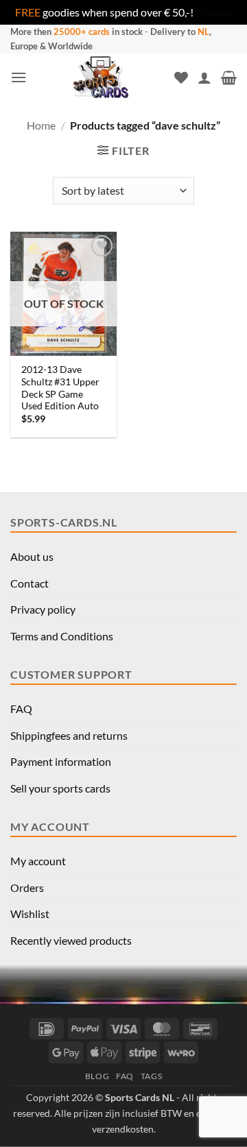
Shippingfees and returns (69, 735)
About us (32, 556)
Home (41, 125)
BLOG (97, 1076)
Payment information (60, 761)
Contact (29, 583)
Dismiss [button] (214, 12)
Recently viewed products (71, 940)
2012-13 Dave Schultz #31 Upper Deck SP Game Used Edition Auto (60, 387)
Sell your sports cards (60, 788)
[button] (18, 77)
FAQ (21, 708)
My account (38, 860)
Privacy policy (42, 609)
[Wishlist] (181, 77)
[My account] (204, 77)
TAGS (151, 1076)
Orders (27, 887)
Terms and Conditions (61, 635)
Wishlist (29, 913)
